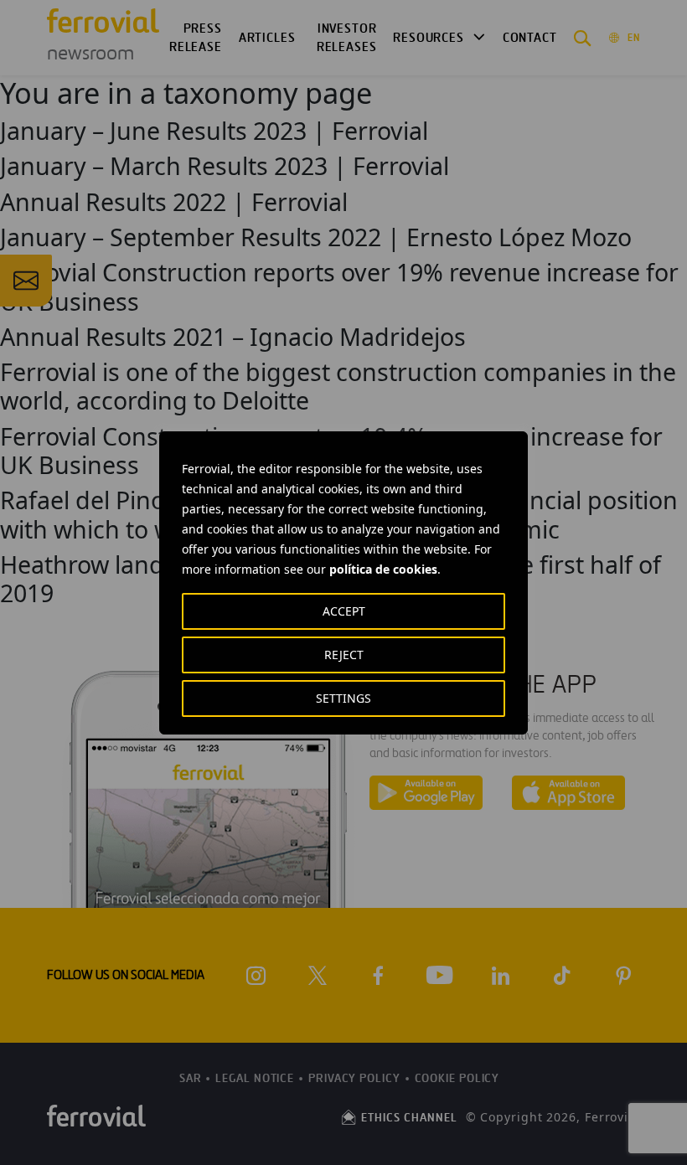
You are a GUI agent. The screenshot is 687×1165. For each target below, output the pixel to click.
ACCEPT (344, 611)
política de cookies (383, 569)
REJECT (344, 654)
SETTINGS (343, 698)
